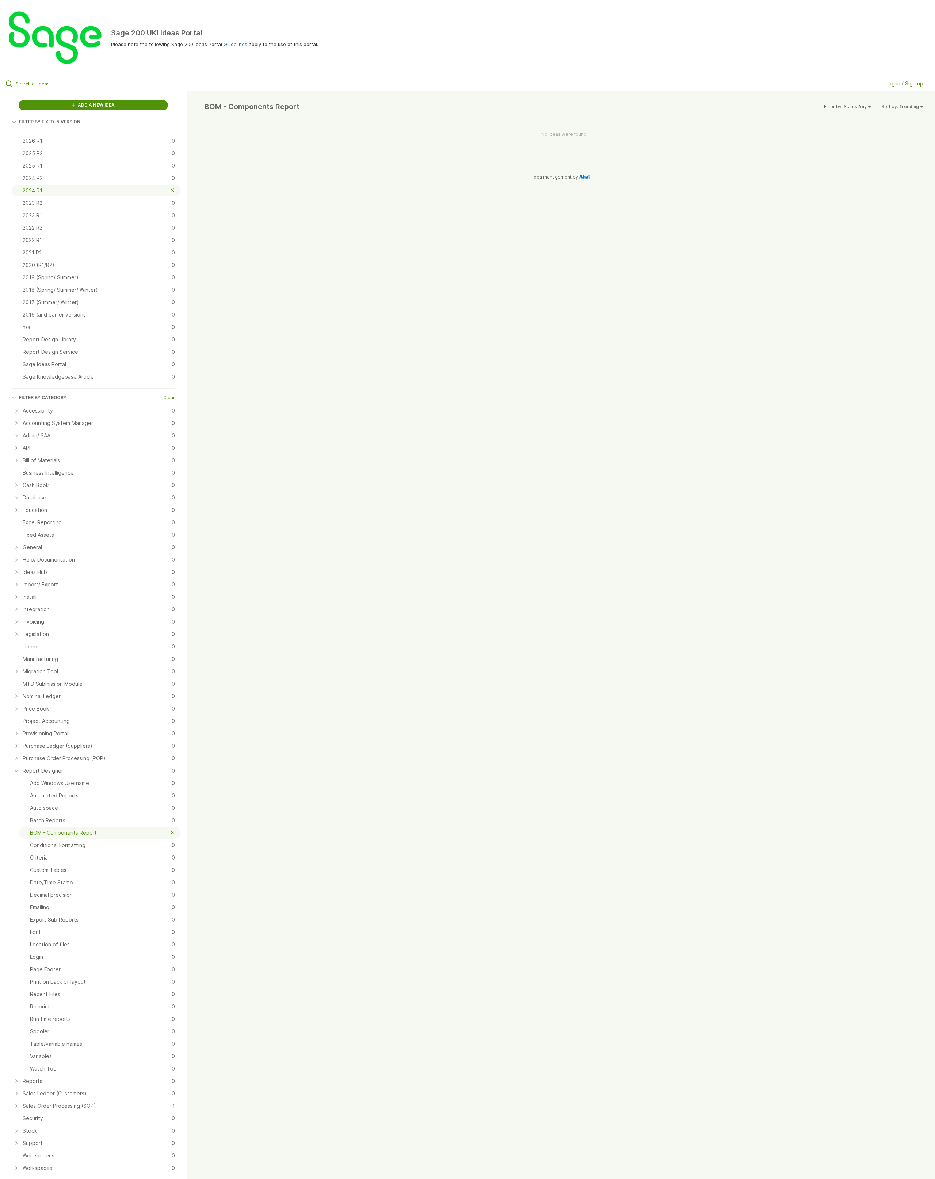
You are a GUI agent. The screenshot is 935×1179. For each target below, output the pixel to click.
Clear (169, 397)
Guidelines (235, 44)
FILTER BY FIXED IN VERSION (49, 122)
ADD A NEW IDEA (96, 105)
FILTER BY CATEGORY (42, 397)
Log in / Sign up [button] (904, 83)
